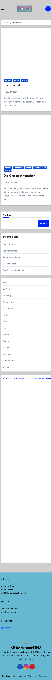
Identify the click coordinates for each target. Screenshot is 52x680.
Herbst (6, 315)
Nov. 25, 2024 (11, 182)
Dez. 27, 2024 (11, 92)
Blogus (31, 676)
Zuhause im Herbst (12, 257)
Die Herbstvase (10, 251)
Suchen (7, 215)
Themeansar (44, 676)
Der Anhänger (9, 264)
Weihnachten (40, 168)
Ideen (16, 80)
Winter (24, 80)
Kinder (6, 334)
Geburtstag (8, 302)
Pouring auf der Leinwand (15, 270)
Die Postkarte (9, 244)
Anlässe (6, 289)
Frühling (7, 296)
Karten (6, 328)
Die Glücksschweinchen (19, 175)
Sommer (7, 341)
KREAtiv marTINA (26, 648)
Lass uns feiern (14, 85)
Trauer (6, 347)
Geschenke (18, 168)
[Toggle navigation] (2, 9)
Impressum (6, 628)
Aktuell (8, 80)
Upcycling (7, 354)
